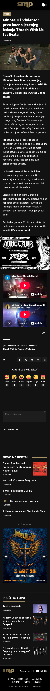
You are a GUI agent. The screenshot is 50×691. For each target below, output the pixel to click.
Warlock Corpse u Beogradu (19, 480)
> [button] (44, 557)
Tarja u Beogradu (12, 606)
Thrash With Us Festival (14, 349)
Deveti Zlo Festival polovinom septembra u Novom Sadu (17, 467)
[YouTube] (38, 671)
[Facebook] (33, 671)
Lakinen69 (37, 686)
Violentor (30, 349)
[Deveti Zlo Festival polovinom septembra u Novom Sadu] (40, 469)
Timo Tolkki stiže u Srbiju (17, 491)
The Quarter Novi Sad (27, 345)
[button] (5, 5)
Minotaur (12, 345)
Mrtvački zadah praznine (21, 501)
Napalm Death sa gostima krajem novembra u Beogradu (17, 621)
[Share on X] (25, 359)
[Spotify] (45, 671)
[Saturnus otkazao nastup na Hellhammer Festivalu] (40, 637)
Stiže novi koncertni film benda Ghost (25, 511)
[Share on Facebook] (19, 359)
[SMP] (25, 5)
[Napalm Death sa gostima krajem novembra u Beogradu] (40, 620)
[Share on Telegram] (38, 359)
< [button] (6, 557)
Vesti (7, 14)
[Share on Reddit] (32, 359)
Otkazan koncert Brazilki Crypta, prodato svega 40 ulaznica (16, 651)
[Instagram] (41, 671)
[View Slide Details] (25, 555)
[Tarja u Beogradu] (40, 608)
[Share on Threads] (44, 359)
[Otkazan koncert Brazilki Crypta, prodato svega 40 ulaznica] (40, 651)
